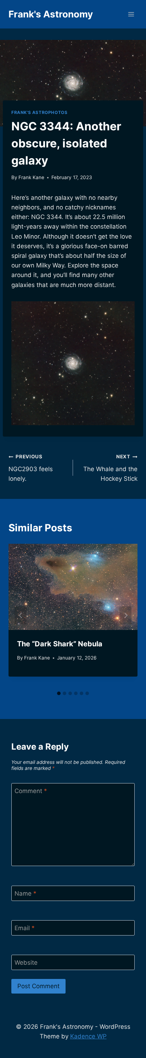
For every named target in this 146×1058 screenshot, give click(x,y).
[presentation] (73, 587)
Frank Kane (31, 177)
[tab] (59, 693)
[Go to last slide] (21, 615)
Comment (31, 790)
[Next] (125, 615)
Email (25, 928)
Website (26, 962)
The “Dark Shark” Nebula (59, 644)
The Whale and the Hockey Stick (110, 468)
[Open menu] (130, 14)
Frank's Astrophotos (39, 112)
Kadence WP (88, 1036)
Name (25, 893)
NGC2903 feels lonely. (31, 468)
